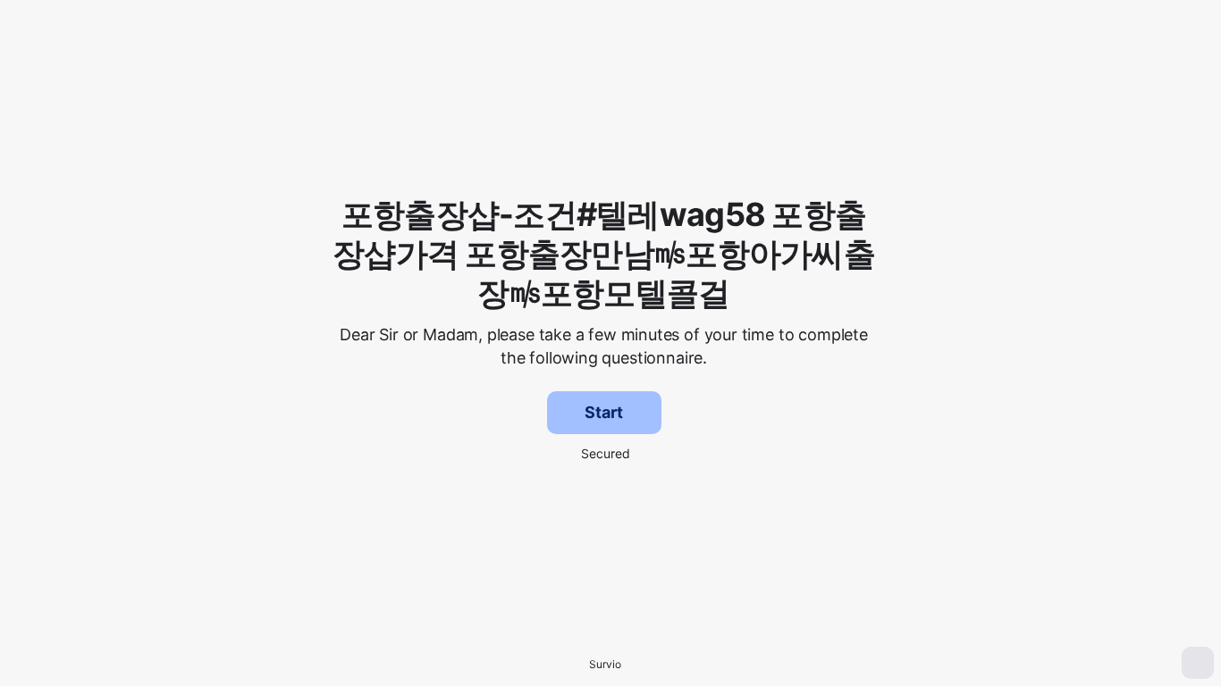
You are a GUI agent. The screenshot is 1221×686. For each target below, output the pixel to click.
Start (603, 412)
